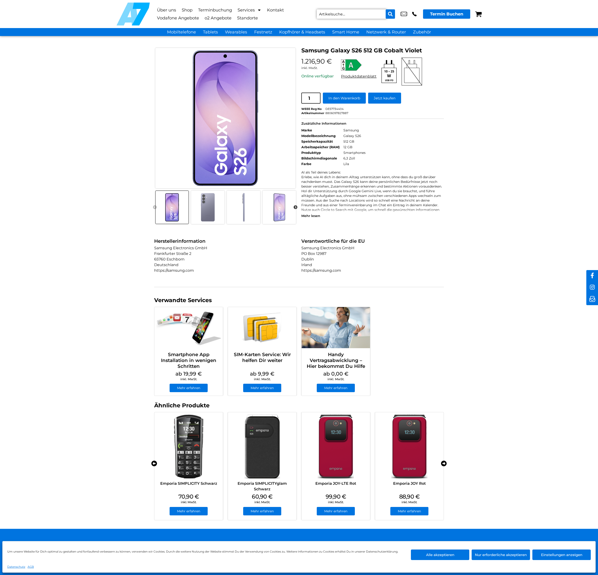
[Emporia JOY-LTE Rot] (336, 446)
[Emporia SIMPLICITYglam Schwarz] (262, 446)
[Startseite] (133, 14)
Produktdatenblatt (359, 76)
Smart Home (345, 32)
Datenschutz (16, 566)
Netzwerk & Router (386, 32)
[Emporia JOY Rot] (409, 446)
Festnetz (263, 32)
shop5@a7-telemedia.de (403, 14)
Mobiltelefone (181, 32)
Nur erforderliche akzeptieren (501, 555)
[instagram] (592, 287)
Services (246, 10)
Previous (155, 207)
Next (295, 207)
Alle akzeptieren (440, 555)
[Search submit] (390, 14)
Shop (187, 10)
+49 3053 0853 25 (414, 14)
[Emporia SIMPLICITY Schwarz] (189, 446)
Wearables (236, 32)
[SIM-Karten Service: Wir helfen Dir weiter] (262, 327)
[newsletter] (592, 299)
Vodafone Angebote (178, 18)
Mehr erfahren (188, 388)
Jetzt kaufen (384, 98)
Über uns (166, 10)
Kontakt (275, 10)
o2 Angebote (218, 18)
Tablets (210, 32)
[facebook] (592, 276)
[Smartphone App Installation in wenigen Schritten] (188, 327)
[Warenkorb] (478, 14)
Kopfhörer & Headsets (302, 32)
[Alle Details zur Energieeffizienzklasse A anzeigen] (359, 65)
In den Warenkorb (344, 98)
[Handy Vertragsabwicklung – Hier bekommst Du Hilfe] (336, 327)
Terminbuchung (215, 10)
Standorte (247, 18)
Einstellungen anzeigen (561, 555)
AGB (31, 566)
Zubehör (422, 32)
